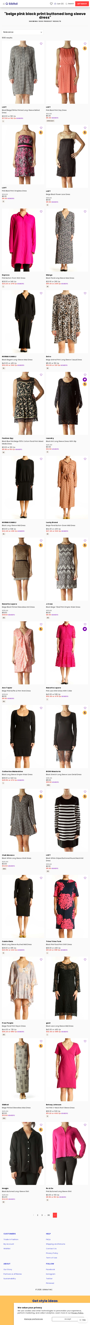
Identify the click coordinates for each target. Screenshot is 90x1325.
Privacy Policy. (77, 1313)
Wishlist (7, 1248)
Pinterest (50, 1283)
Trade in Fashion (11, 1239)
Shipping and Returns (55, 1244)
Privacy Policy (52, 1253)
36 (48, 1215)
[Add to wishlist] (41, 43)
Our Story (8, 1269)
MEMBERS (19, 118)
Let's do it (82, 4)
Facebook (50, 1269)
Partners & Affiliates (13, 1274)
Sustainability (10, 1278)
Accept (68, 1319)
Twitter (49, 1278)
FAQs (48, 1239)
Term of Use (51, 1257)
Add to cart (23, 101)
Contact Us (51, 1248)
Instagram (50, 1274)
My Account (9, 1244)
